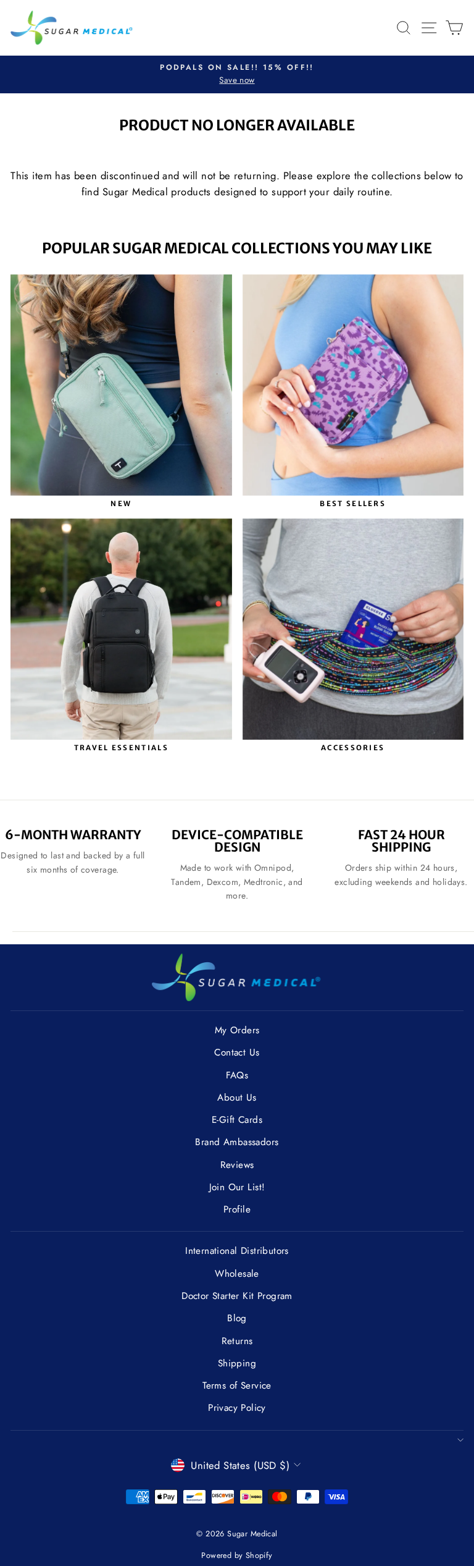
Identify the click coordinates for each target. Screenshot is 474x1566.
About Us (236, 1097)
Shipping (237, 1363)
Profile (237, 1209)
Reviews (237, 1165)
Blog (237, 1318)
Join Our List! (237, 1187)
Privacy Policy (237, 1408)
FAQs (237, 1075)
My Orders (237, 1030)
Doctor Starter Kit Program (237, 1296)
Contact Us (236, 1052)
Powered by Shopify (236, 1555)
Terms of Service (237, 1385)
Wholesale (237, 1273)
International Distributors (237, 1251)
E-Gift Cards (237, 1120)
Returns (237, 1341)
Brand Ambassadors (236, 1142)
